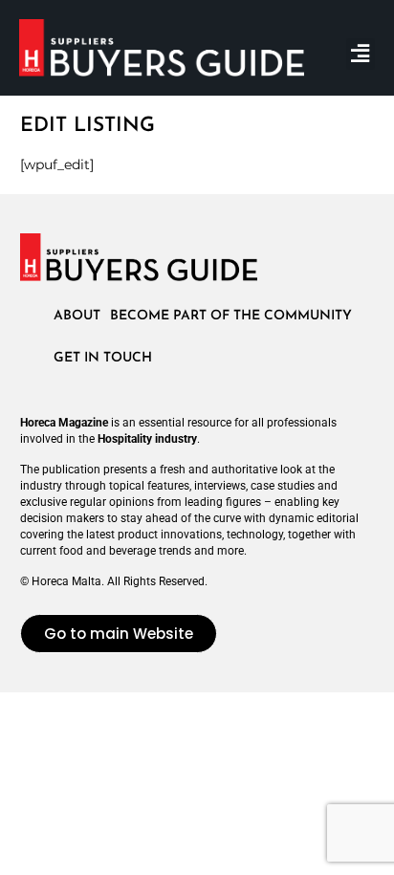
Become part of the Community (231, 316)
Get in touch (103, 358)
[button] (360, 54)
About (77, 316)
